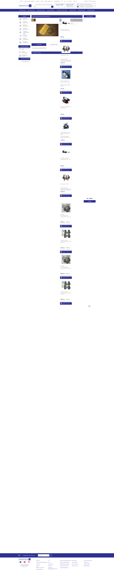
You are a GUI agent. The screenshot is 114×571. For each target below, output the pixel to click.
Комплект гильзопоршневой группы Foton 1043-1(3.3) (77, 215)
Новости (21, 1)
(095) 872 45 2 (70, 6)
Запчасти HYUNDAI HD (64, 565)
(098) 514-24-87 (59, 5)
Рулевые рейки (81, 10)
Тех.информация (57, 1)
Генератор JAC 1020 (53, 55)
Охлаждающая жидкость (65, 564)
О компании (69, 1)
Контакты (75, 1)
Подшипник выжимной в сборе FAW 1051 (54, 107)
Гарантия (37, 1)
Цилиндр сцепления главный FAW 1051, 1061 (54, 30)
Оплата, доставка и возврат (29, 1)
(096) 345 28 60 (69, 5)
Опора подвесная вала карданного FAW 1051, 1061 (53, 133)
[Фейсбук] (20, 562)
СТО (62, 1)
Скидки (42, 1)
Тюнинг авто (72, 10)
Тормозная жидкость (64, 567)
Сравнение (51, 39)
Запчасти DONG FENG (62, 10)
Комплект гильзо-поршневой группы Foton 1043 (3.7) (77, 241)
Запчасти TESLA (50, 10)
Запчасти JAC (22, 10)
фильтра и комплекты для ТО (65, 560)
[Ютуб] (24, 562)
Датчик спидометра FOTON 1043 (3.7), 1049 (53, 81)
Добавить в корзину (54, 41)
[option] (54, 55)
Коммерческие (91, 10)
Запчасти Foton (41, 10)
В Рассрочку (58, 39)
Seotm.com (24, 566)
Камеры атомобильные (64, 562)
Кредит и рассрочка (48, 1)
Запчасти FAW (31, 10)
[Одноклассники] (29, 562)
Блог (65, 1)
